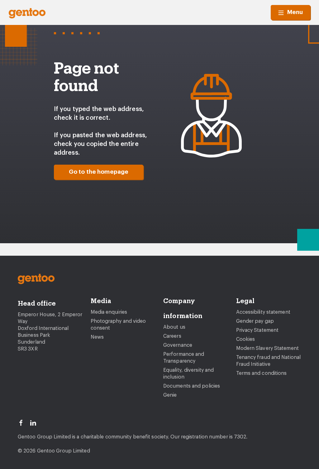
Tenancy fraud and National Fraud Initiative (268, 361)
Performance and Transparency (183, 358)
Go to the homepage (99, 172)
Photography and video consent (118, 325)
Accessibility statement (263, 312)
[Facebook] (24, 422)
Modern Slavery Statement (267, 348)
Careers (172, 336)
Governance (177, 345)
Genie (170, 395)
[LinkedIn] (36, 422)
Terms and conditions (261, 373)
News (97, 337)
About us (174, 327)
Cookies (245, 339)
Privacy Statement (257, 330)
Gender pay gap (255, 321)
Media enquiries (109, 312)
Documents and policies (191, 386)
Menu (295, 12)
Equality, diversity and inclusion (188, 374)
